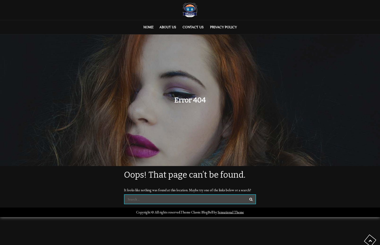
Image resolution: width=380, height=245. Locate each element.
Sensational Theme (231, 212)
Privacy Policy (223, 27)
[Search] (251, 199)
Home (148, 27)
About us (167, 27)
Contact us (193, 27)
